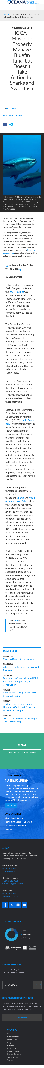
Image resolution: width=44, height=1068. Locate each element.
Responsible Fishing (13, 115)
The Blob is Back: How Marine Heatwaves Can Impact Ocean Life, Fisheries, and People (19, 707)
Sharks (20, 497)
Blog (9, 14)
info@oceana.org (9, 871)
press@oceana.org (10, 896)
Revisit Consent (14, 1054)
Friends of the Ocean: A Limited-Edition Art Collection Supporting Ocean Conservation (21, 681)
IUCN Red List (16, 291)
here (16, 620)
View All (8, 829)
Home (5, 14)
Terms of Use (12, 1057)
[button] (5, 124)
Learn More (11, 805)
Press (9, 1034)
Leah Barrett (13, 109)
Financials (11, 1048)
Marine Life (12, 1039)
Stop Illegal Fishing (14, 818)
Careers (10, 1045)
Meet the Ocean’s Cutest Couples (19, 659)
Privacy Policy (13, 1051)
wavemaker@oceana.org (12, 883)
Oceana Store (13, 1036)
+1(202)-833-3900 (10, 868)
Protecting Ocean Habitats (17, 821)
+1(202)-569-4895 (10, 881)
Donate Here (22, 1018)
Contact (10, 1060)
